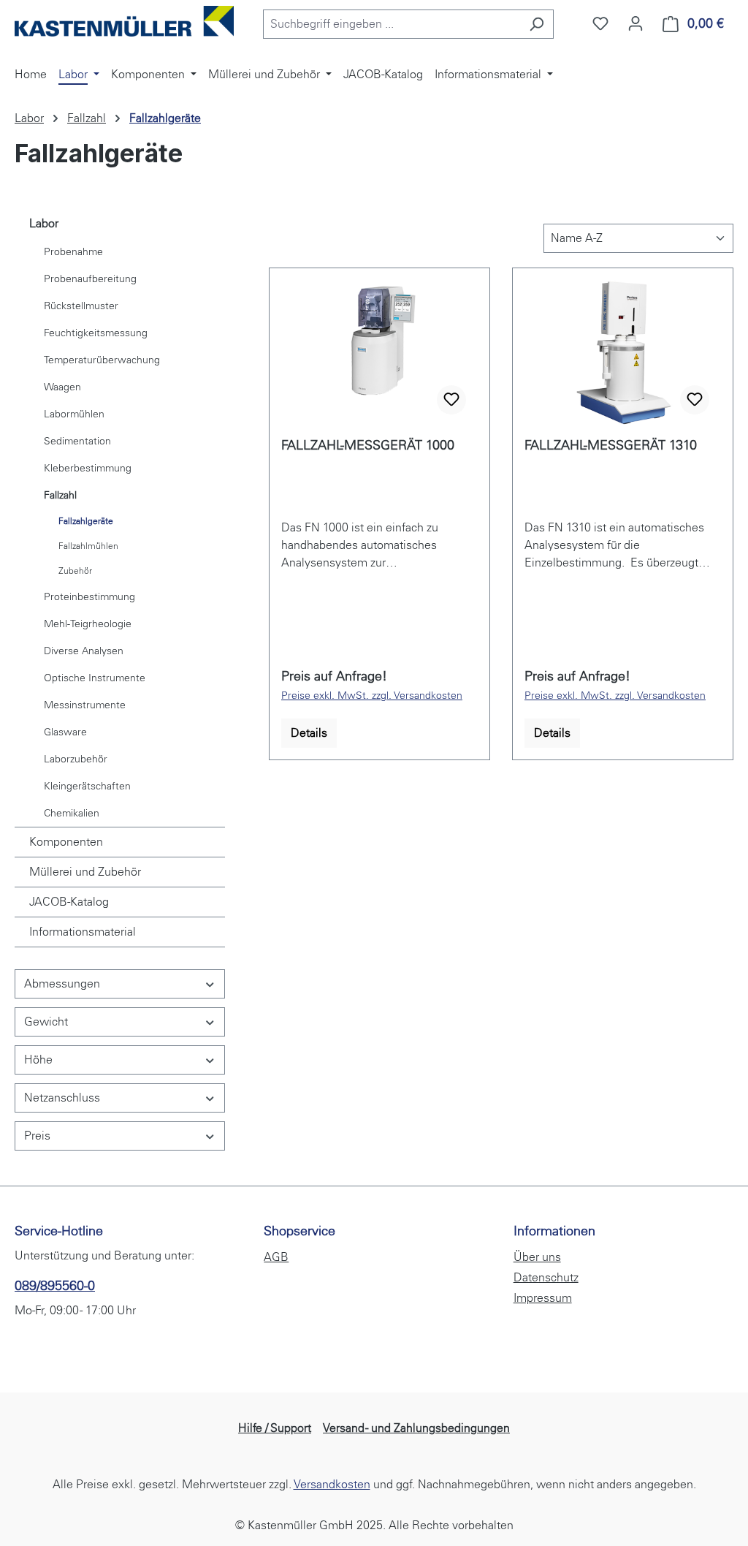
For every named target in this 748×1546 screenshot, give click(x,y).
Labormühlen (74, 414)
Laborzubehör (75, 759)
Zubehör (75, 571)
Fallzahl (60, 495)
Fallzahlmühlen (88, 546)
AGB (276, 1257)
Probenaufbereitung (90, 279)
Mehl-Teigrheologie (87, 624)
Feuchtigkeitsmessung (96, 333)
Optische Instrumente (94, 678)
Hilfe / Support (274, 1428)
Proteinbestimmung (89, 597)
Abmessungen (62, 983)
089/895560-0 (55, 1286)
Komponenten (66, 842)
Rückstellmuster (81, 306)
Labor (43, 223)
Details (309, 733)
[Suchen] (536, 24)
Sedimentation (77, 441)
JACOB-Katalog (69, 902)
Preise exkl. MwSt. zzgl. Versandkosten (371, 695)
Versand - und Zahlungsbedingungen (416, 1428)
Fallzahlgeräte (85, 521)
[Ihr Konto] (635, 23)
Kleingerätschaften (87, 786)
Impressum (543, 1298)
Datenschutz (546, 1277)
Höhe (38, 1059)
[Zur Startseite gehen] (124, 21)
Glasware (65, 732)
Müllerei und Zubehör (85, 872)
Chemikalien (71, 813)
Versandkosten (332, 1484)
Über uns (537, 1257)
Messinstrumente (85, 705)
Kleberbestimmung (87, 468)
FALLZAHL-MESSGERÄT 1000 (367, 445)
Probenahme (73, 252)
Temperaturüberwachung (102, 360)
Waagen (62, 387)
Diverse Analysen (83, 651)
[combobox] (391, 24)
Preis (37, 1136)
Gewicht (46, 1021)
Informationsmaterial (82, 932)
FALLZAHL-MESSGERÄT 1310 (610, 445)
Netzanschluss (62, 1097)
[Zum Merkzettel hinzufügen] (451, 399)
